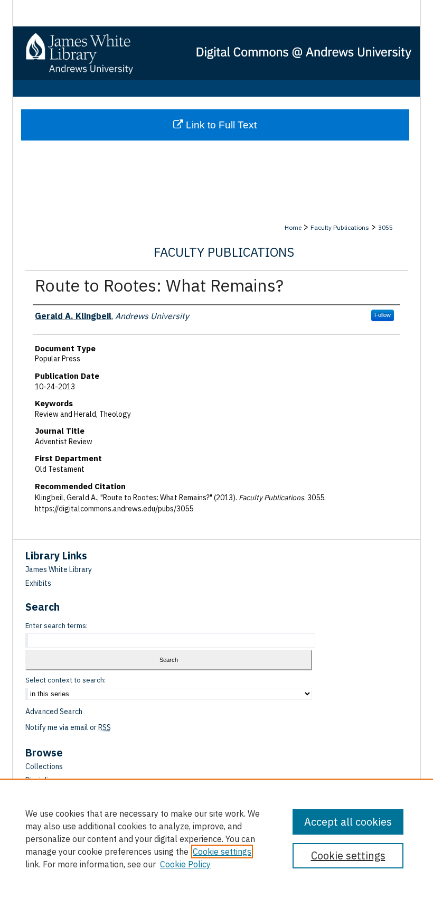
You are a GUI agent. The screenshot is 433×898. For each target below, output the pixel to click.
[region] (216, 838)
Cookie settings (222, 851)
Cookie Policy (185, 864)
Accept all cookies (348, 822)
